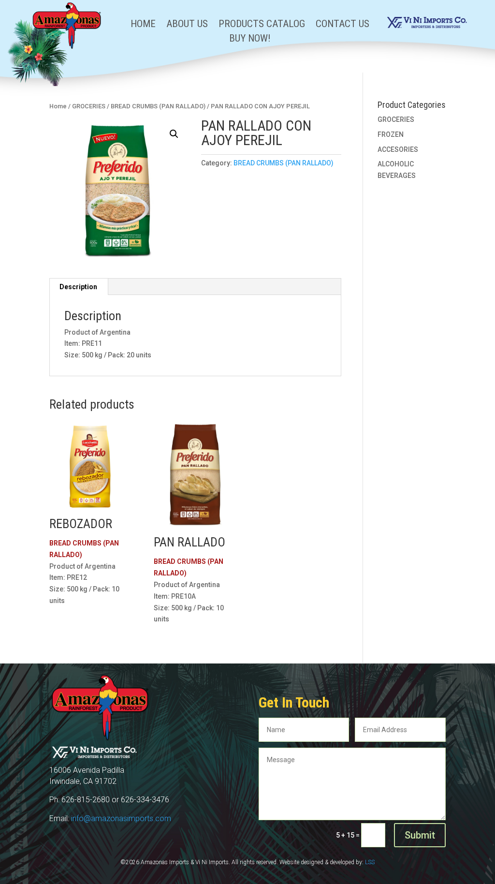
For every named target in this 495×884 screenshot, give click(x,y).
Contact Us (342, 24)
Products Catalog (261, 24)
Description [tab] (78, 287)
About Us (187, 24)
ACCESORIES (398, 149)
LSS (370, 862)
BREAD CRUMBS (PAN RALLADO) (158, 106)
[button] (174, 134)
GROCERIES (88, 106)
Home (143, 24)
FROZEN (391, 134)
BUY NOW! (250, 39)
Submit (420, 835)
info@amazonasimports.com (121, 818)
